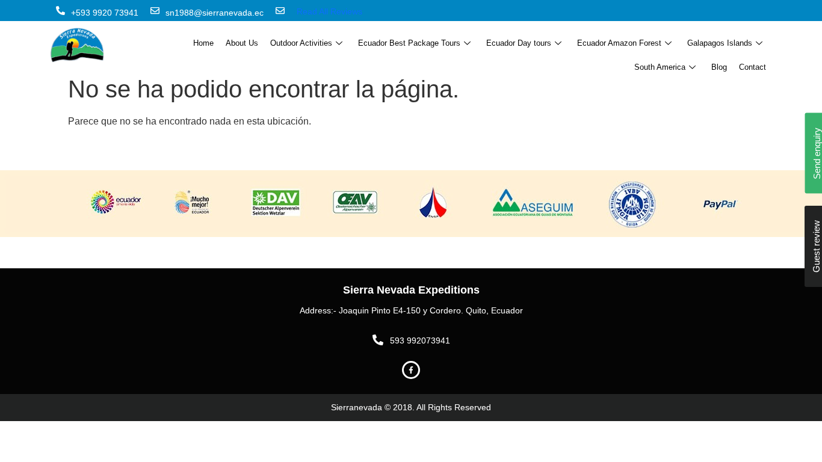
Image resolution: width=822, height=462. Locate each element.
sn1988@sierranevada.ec (214, 12)
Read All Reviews (329, 11)
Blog (719, 67)
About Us (242, 43)
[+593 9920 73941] (60, 10)
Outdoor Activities (301, 43)
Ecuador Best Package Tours (409, 43)
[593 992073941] (377, 339)
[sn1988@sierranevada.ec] (154, 10)
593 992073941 (420, 340)
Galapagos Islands (719, 43)
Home (203, 43)
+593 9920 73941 (104, 12)
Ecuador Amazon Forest (619, 43)
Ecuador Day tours (518, 43)
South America (659, 67)
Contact (752, 67)
